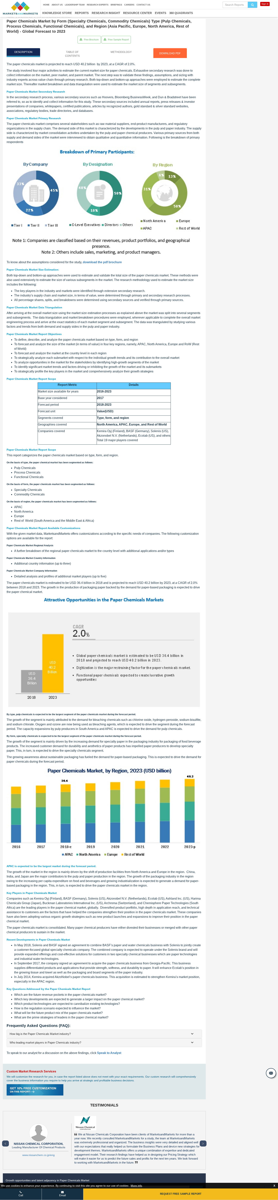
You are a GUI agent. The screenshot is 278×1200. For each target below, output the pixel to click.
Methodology (121, 51)
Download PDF (170, 53)
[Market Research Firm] (20, 8)
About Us (57, 5)
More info (136, 1185)
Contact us (143, 5)
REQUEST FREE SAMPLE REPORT (180, 1193)
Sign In (265, 4)
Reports (82, 13)
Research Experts (97, 5)
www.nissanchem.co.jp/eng (38, 1155)
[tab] (104, 1034)
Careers (129, 5)
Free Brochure (91, 39)
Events (160, 13)
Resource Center (137, 13)
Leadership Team (75, 5)
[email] (271, 1073)
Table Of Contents (72, 53)
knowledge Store (57, 13)
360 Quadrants (181, 13)
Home (46, 5)
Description (23, 51)
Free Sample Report (118, 39)
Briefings (116, 5)
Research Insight (106, 13)
